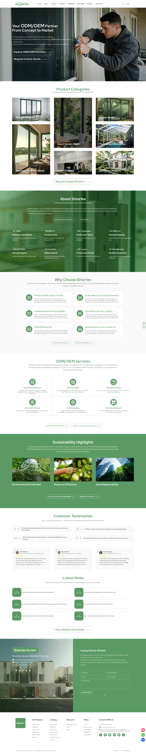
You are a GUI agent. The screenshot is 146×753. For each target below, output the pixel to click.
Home (39, 3)
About (46, 3)
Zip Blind (52, 740)
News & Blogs (87, 734)
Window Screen (54, 732)
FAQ (68, 727)
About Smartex (88, 727)
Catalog (53, 3)
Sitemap (116, 750)
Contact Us (99, 3)
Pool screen (35, 727)
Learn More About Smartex (63, 219)
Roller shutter (36, 729)
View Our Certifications (82, 343)
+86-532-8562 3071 (24, 665)
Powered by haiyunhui (51, 750)
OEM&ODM (71, 3)
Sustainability (87, 729)
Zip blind (34, 737)
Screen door (35, 732)
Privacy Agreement (126, 750)
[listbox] (128, 3)
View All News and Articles (70, 629)
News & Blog (80, 3)
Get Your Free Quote (59, 343)
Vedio (68, 729)
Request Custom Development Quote (85, 426)
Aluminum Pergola (54, 737)
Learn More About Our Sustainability (59, 496)
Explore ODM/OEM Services (55, 426)
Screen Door (53, 729)
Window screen (36, 734)
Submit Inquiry (86, 692)
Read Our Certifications (87, 496)
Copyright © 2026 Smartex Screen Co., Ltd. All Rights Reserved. (30, 750)
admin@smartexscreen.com (25, 660)
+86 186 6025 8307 (26, 662)
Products (61, 3)
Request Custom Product (70, 181)
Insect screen (35, 724)
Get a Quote (21, 62)
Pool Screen (53, 727)
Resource (89, 3)
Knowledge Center (72, 724)
